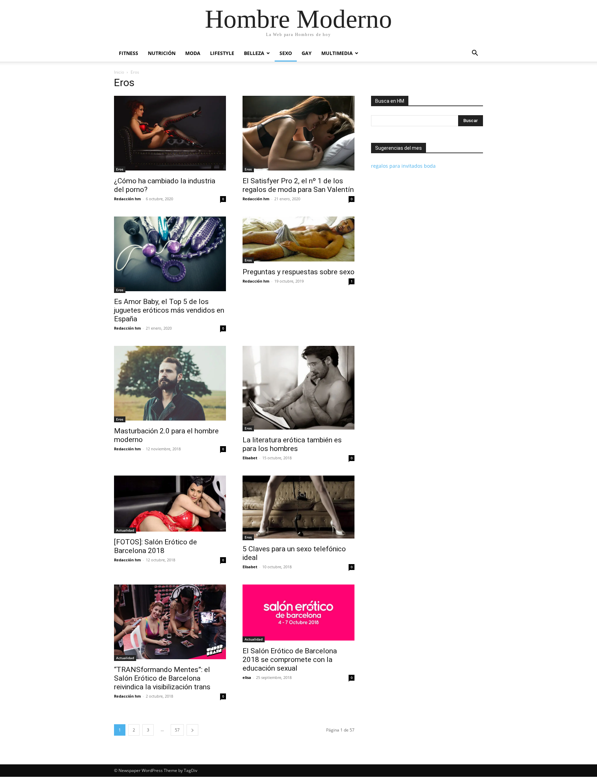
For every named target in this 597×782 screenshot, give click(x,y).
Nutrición (162, 53)
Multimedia (337, 53)
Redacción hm (127, 198)
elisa (247, 677)
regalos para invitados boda (403, 166)
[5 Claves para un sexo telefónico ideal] (298, 508)
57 (177, 730)
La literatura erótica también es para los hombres (292, 444)
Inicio (119, 72)
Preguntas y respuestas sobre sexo (298, 272)
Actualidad (125, 530)
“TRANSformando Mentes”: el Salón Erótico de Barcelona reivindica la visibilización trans (162, 678)
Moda (192, 53)
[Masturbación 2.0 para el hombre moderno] (170, 384)
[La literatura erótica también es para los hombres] (298, 388)
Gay (307, 53)
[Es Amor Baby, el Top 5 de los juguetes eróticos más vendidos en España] (170, 255)
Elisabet (250, 457)
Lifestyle (222, 53)
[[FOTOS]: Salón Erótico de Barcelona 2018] (170, 504)
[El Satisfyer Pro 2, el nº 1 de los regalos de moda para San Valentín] (298, 134)
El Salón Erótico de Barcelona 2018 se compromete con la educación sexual (290, 659)
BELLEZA (254, 53)
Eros (119, 169)
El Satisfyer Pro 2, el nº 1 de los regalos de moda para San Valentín (298, 185)
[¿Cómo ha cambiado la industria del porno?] (170, 134)
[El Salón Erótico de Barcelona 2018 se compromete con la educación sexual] (298, 613)
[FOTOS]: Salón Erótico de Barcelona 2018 (155, 546)
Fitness (128, 53)
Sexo (285, 53)
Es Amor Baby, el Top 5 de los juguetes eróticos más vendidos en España (169, 310)
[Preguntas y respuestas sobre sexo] (298, 240)
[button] (474, 53)
